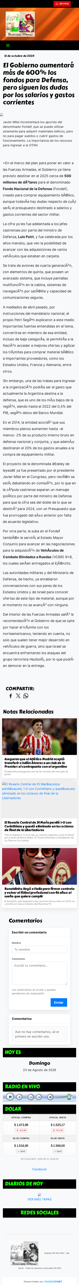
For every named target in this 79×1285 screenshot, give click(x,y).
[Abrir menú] (8, 45)
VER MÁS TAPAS (39, 1199)
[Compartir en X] (18, 696)
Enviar (58, 1002)
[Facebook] (74, 4)
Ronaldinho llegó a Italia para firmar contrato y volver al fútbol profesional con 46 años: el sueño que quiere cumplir (39, 892)
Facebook (39, 1169)
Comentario (18, 958)
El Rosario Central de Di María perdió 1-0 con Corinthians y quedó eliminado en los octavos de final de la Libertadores (38, 826)
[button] (50, 4)
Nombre (16, 942)
